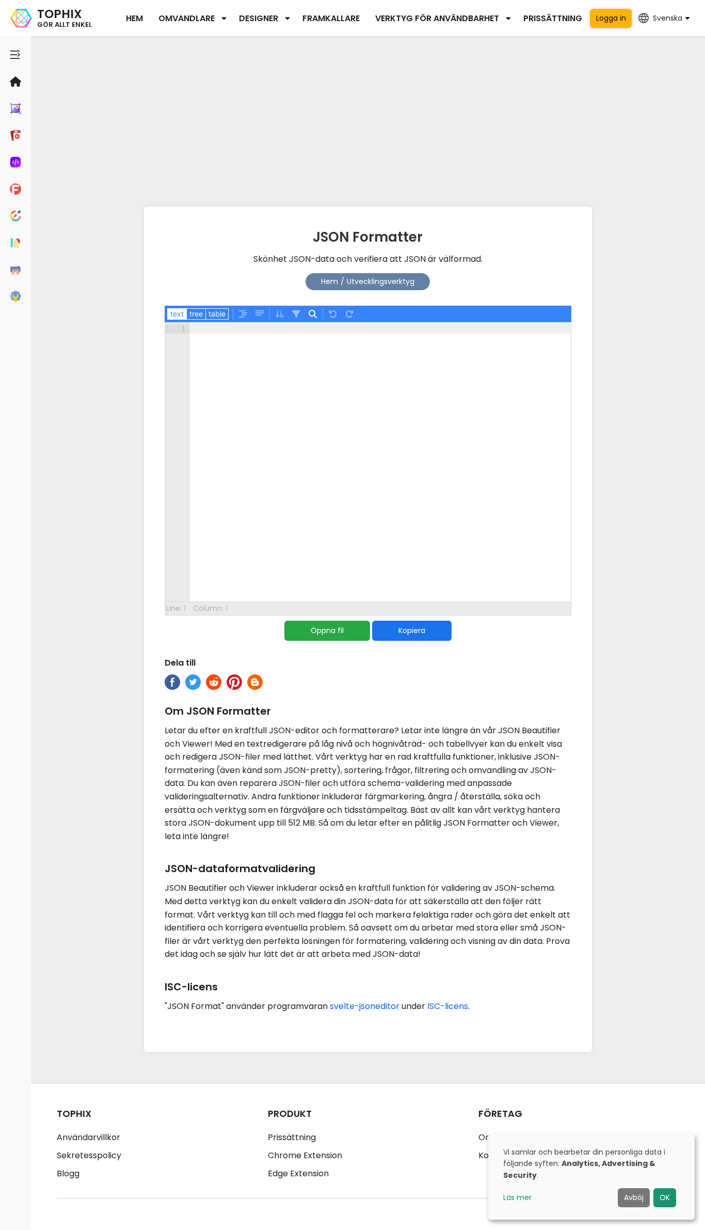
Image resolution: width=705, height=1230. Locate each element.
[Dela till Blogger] (255, 682)
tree (196, 313)
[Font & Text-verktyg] (15, 189)
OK (665, 1197)
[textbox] (380, 462)
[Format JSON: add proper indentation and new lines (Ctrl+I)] (243, 314)
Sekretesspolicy (89, 1155)
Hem (134, 18)
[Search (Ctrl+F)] (313, 314)
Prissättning (552, 18)
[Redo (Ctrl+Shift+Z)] (349, 314)
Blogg (68, 1173)
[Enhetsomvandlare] (15, 242)
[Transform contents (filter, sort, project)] (296, 314)
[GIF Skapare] (15, 135)
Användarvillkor (88, 1137)
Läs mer (517, 1197)
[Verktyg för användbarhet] (15, 296)
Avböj (634, 1197)
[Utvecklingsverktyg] (15, 162)
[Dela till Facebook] (172, 682)
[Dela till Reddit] (213, 682)
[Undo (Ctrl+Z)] (333, 314)
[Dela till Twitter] (193, 682)
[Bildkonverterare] (15, 108)
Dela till (180, 663)
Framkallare (331, 18)
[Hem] (15, 81)
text (177, 313)
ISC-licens (447, 1006)
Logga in (611, 18)
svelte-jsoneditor (364, 1006)
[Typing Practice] (15, 269)
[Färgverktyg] (15, 215)
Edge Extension (298, 1173)
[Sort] (279, 314)
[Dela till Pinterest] (234, 682)
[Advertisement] (368, 118)
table (217, 313)
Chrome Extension (305, 1155)
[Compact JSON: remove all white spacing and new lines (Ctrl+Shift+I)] (259, 314)
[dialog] (591, 1176)
